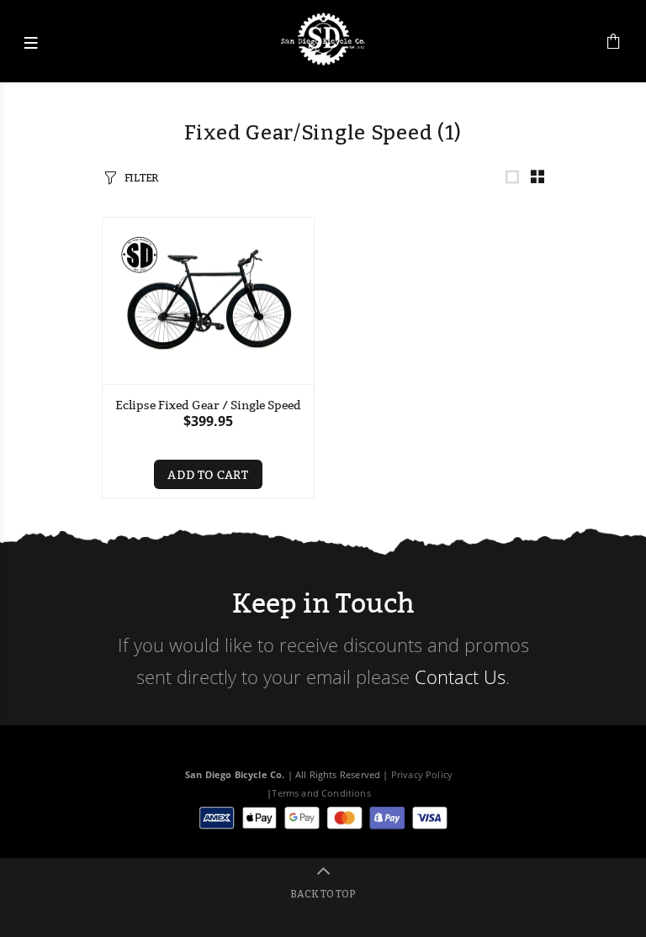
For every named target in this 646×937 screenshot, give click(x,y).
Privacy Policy (422, 774)
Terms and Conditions (321, 793)
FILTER (141, 177)
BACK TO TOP (323, 894)
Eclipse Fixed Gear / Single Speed (208, 405)
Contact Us (460, 676)
